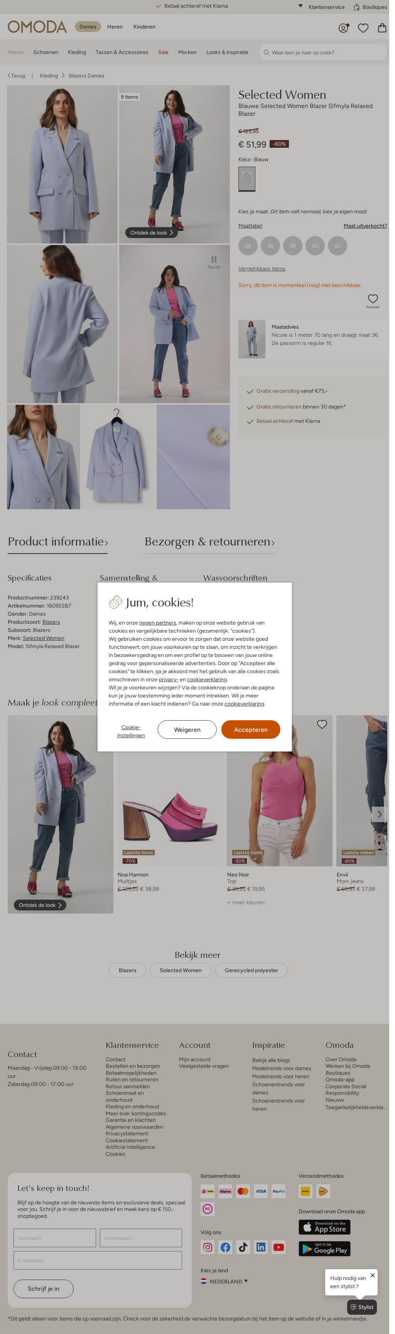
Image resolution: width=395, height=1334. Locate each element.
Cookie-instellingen (131, 731)
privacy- (169, 679)
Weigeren (187, 729)
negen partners (157, 623)
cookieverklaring (207, 679)
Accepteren (251, 729)
